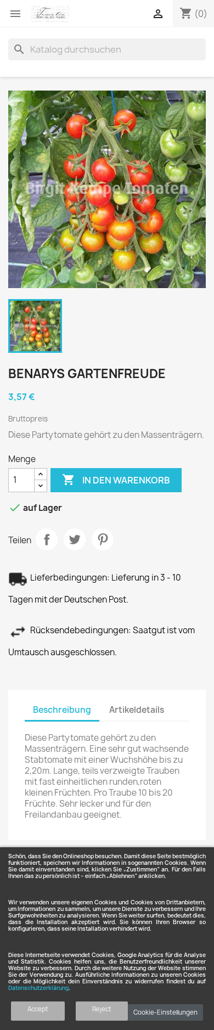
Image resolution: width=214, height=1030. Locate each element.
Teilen (47, 539)
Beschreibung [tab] (62, 710)
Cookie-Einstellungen (165, 1012)
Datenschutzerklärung (38, 988)
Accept (37, 1009)
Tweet (75, 539)
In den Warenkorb (116, 479)
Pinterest (103, 539)
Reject (101, 1009)
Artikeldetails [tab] (136, 710)
